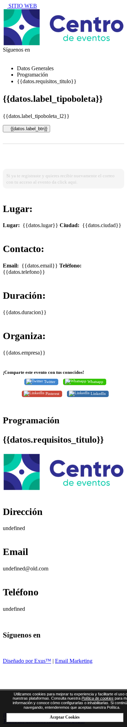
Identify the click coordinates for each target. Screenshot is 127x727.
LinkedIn (98, 393)
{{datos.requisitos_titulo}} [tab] (47, 81)
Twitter (49, 381)
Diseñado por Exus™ (27, 661)
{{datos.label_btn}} (28, 128)
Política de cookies (97, 698)
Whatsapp (94, 381)
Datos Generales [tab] (35, 68)
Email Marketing (73, 661)
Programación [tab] (32, 75)
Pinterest (51, 393)
